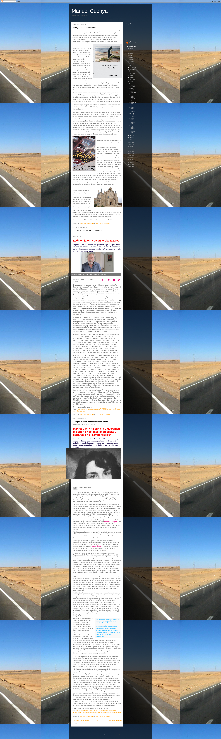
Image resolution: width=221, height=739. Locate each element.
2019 (129, 144)
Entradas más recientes (81, 720)
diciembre (132, 61)
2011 (129, 162)
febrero (131, 137)
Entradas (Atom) (84, 724)
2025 (129, 51)
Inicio (99, 720)
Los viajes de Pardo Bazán (132, 104)
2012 (129, 160)
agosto (131, 73)
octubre (132, 67)
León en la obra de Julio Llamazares (87, 231)
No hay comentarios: (105, 223)
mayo (131, 79)
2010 (129, 164)
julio (131, 75)
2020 (129, 142)
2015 (129, 153)
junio (131, 77)
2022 (129, 57)
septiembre (132, 69)
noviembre (132, 64)
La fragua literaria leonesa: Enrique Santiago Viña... (132, 129)
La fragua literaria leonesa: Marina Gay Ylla (90, 422)
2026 (129, 49)
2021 (129, 59)
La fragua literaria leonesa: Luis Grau (132, 109)
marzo (131, 135)
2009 (129, 166)
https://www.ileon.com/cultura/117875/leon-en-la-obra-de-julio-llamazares (97, 410)
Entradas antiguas (115, 720)
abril (131, 81)
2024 (129, 53)
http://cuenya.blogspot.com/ (135, 42)
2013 (129, 157)
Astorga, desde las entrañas (84, 28)
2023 (129, 55)
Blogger (119, 734)
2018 (129, 147)
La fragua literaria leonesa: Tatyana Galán (132, 121)
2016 (129, 151)
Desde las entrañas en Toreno (132, 115)
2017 (129, 149)
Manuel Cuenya (90, 11)
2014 (129, 155)
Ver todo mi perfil (130, 45)
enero (131, 139)
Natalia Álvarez (97, 546)
